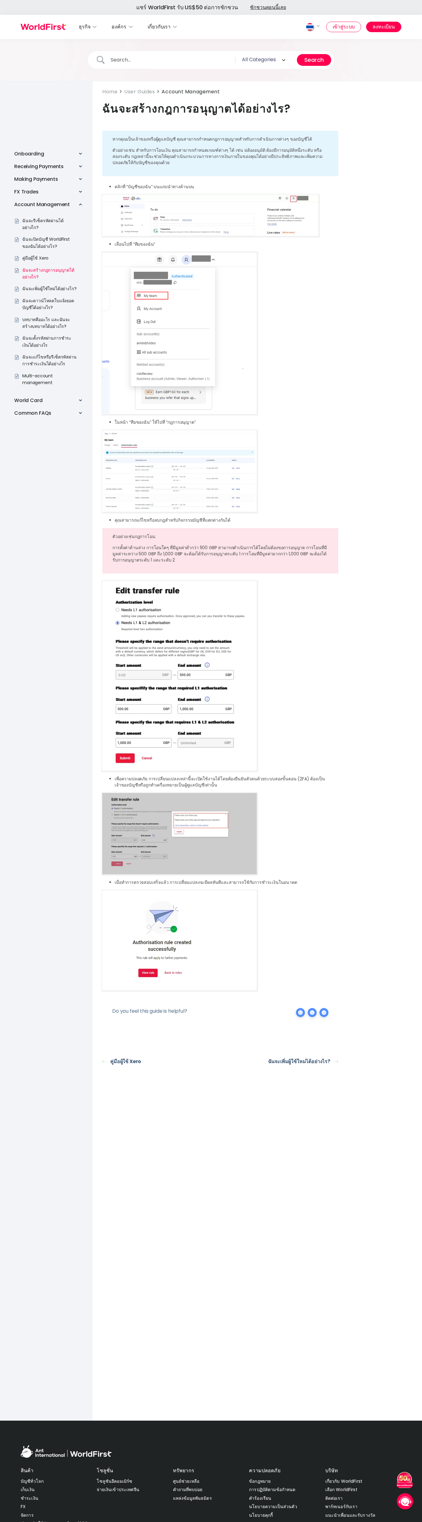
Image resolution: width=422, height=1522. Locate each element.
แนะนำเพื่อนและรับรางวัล (350, 1515)
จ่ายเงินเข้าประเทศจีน (118, 1489)
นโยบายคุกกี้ (261, 1515)
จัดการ (27, 1515)
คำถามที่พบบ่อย (187, 1489)
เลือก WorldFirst (341, 1489)
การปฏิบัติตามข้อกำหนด (272, 1489)
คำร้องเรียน (260, 1498)
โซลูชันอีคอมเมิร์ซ (114, 1481)
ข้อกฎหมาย (260, 1481)
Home (109, 91)
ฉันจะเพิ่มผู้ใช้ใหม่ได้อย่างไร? (299, 1061)
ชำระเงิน (29, 1498)
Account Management (191, 91)
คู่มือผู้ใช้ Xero (125, 1061)
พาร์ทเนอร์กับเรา (341, 1506)
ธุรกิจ (84, 26)
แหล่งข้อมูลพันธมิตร (192, 1498)
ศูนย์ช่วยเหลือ (186, 1481)
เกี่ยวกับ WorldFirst (343, 1481)
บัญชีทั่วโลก (32, 1481)
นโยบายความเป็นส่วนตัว (273, 1506)
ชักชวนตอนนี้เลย (268, 7)
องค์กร (119, 26)
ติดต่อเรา (334, 1498)
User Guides (139, 91)
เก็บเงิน (28, 1489)
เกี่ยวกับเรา (159, 26)
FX (23, 1506)
